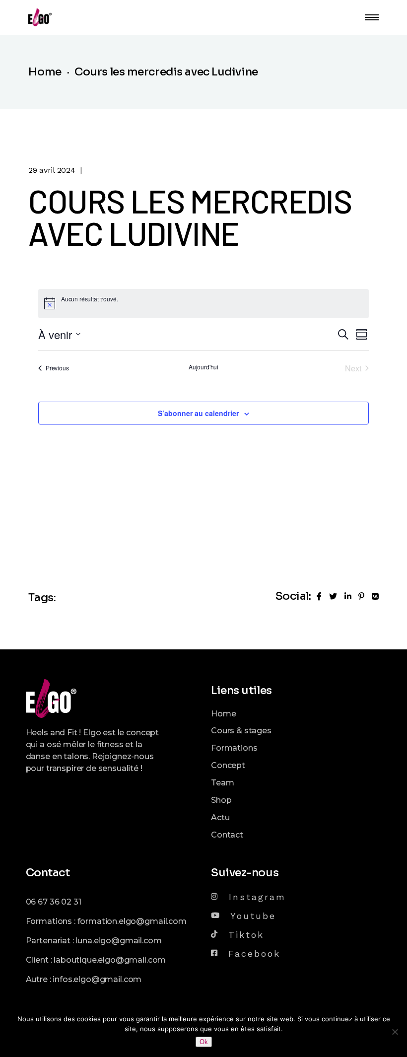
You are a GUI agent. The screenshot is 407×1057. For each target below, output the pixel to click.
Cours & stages (241, 730)
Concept (228, 765)
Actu (220, 817)
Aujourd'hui (203, 367)
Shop (221, 800)
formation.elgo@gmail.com (132, 921)
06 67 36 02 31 (53, 902)
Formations (234, 748)
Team (222, 782)
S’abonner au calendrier (198, 413)
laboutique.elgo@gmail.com (110, 960)
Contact (227, 835)
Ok (204, 1042)
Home (223, 713)
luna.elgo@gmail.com (118, 940)
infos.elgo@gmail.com (97, 979)
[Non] (395, 1032)
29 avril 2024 (51, 170)
